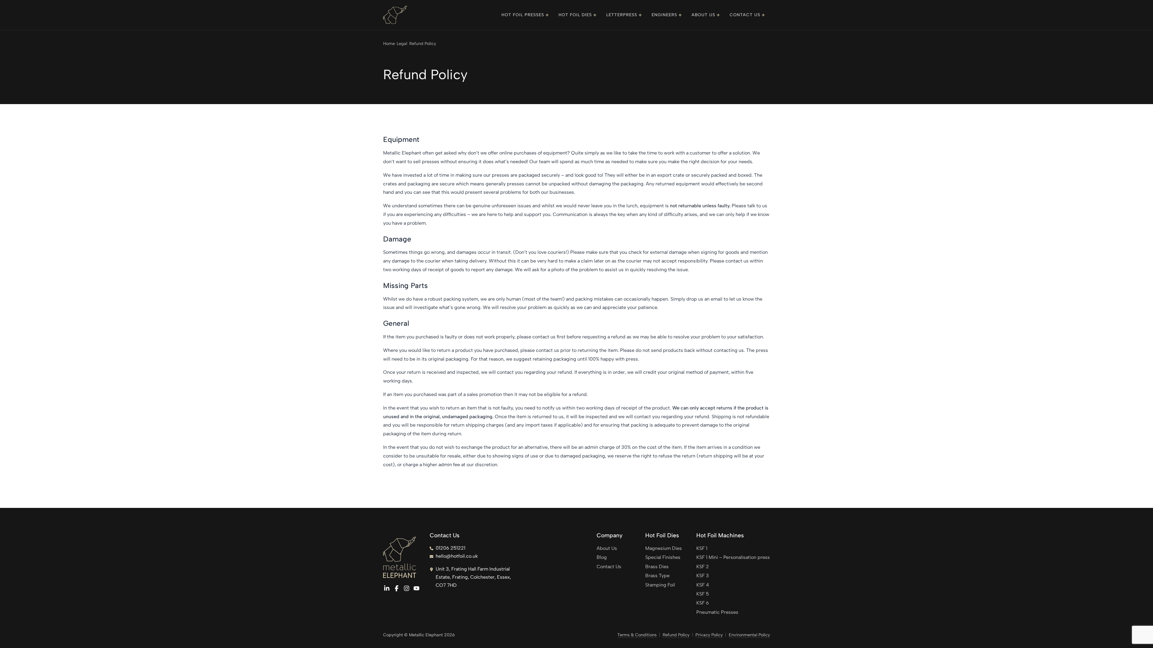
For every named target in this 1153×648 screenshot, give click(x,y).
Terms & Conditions (637, 635)
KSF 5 (702, 594)
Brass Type (657, 575)
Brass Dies (657, 566)
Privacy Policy (709, 635)
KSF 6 (702, 603)
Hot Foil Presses (522, 14)
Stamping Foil (660, 585)
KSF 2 (702, 566)
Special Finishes (662, 557)
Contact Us (745, 14)
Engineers (664, 14)
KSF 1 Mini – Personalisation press (733, 557)
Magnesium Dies (663, 548)
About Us (703, 14)
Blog (602, 557)
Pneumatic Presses (717, 612)
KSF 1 (701, 548)
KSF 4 (702, 585)
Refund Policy (676, 635)
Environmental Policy (749, 635)
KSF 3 (702, 575)
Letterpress (621, 14)
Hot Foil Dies (575, 14)
